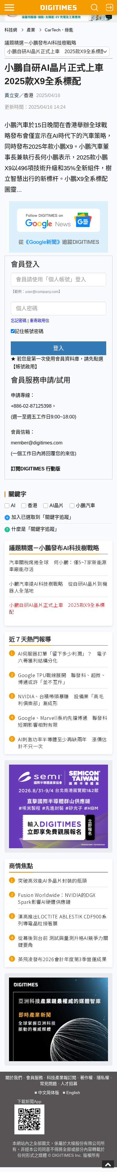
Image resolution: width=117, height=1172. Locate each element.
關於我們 (13, 1077)
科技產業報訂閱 (61, 1077)
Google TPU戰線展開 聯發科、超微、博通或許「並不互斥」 (62, 678)
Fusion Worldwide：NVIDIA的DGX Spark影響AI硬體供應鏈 (57, 898)
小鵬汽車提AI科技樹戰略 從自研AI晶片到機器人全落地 (58, 587)
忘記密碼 (18, 320)
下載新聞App (29, 1101)
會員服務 (34, 1077)
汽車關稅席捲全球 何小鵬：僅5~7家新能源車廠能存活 (58, 566)
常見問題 (48, 1083)
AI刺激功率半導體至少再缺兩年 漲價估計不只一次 (62, 743)
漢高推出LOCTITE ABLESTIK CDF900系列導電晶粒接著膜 (62, 920)
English (73, 1092)
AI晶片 (57, 505)
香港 (32, 505)
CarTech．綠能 (59, 29)
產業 (31, 29)
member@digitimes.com (36, 442)
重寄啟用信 (39, 320)
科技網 (10, 29)
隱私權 (103, 1077)
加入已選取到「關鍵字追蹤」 (42, 517)
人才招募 (69, 1083)
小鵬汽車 (85, 505)
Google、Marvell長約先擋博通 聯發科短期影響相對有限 (62, 721)
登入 (58, 348)
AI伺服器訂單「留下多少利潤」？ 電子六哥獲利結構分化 (62, 657)
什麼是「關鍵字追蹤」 (35, 529)
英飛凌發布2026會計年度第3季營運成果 (62, 959)
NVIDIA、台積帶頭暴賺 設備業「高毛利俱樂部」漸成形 (61, 700)
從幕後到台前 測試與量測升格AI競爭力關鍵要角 (63, 941)
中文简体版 (48, 1092)
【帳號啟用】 (25, 366)
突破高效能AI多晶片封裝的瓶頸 (52, 880)
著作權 (86, 1077)
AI (13, 505)
